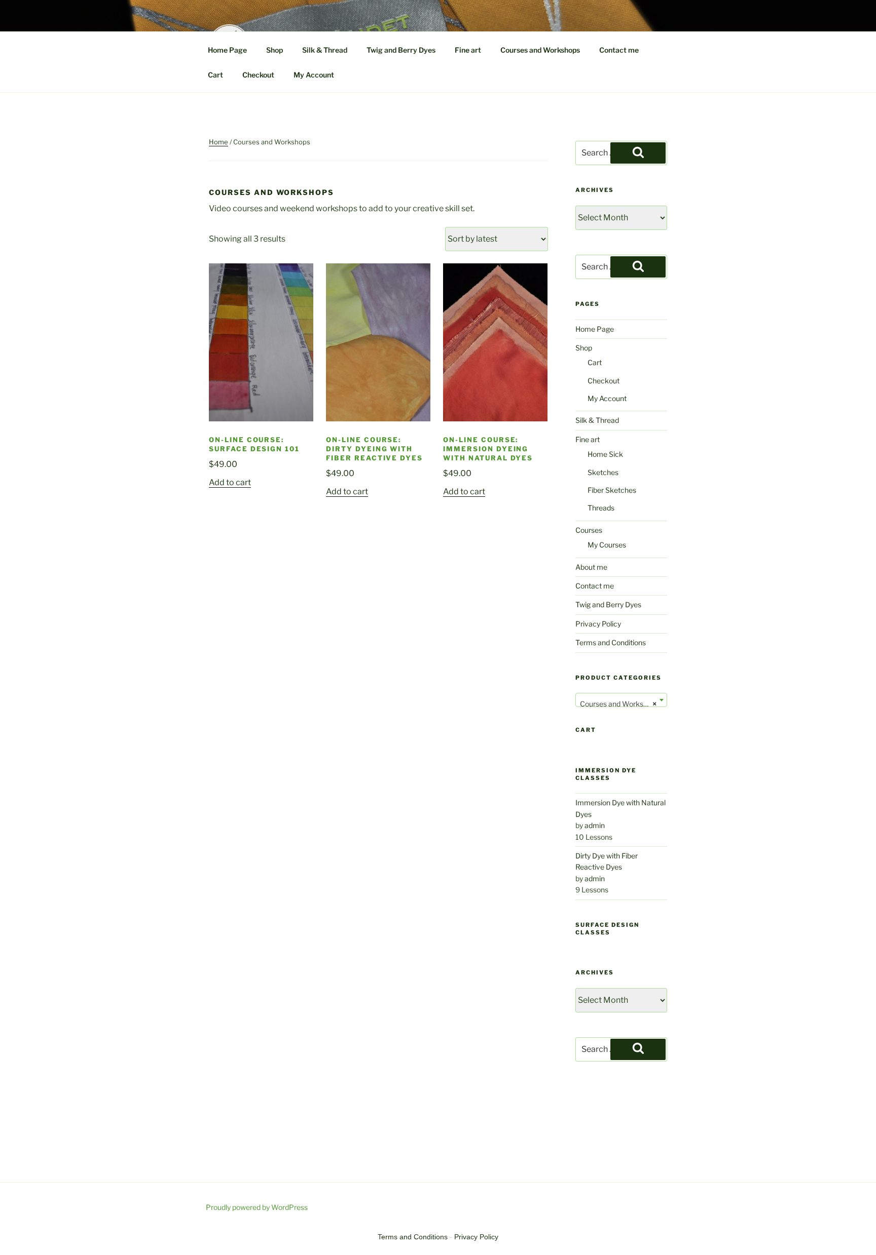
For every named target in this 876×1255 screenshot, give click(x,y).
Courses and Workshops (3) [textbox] (623, 703)
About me (591, 567)
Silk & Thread (324, 50)
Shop (274, 50)
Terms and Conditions (610, 642)
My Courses (607, 544)
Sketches (603, 472)
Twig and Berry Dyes (401, 50)
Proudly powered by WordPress (257, 1207)
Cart (215, 74)
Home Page (227, 50)
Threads (601, 507)
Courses (588, 530)
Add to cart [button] (230, 482)
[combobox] (621, 700)
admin (595, 825)
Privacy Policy (598, 623)
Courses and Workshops (540, 50)
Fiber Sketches (612, 490)
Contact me (619, 50)
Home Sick (605, 454)
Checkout (258, 74)
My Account (314, 74)
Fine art (468, 50)
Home (218, 142)
